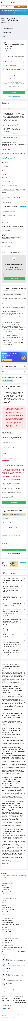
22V (14, 327)
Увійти (7, 6)
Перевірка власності (7, 914)
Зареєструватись (14, 278)
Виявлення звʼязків (7, 920)
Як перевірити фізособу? (8, 949)
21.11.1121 (4, 543)
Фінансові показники (7, 916)
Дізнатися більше (7, 360)
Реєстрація (21, 6)
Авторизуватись (14, 274)
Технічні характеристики (19, 1000)
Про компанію (5, 887)
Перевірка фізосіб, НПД (8, 909)
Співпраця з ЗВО (6, 893)
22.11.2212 (4, 535)
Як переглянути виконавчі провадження (12, 947)
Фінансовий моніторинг (8, 911)
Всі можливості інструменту (14, 553)
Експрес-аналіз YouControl (8, 922)
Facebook (4, 992)
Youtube (4, 996)
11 (24, 327)
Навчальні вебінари (7, 896)
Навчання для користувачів (9, 898)
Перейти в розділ (14, 502)
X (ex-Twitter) (5, 1000)
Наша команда (5, 889)
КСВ (3, 902)
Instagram (4, 998)
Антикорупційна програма (19, 1002)
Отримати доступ (8, 380)
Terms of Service (17, 992)
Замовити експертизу (8, 36)
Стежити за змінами (8, 28)
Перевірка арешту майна (8, 954)
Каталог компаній (6, 929)
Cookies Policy (16, 998)
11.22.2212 (4, 526)
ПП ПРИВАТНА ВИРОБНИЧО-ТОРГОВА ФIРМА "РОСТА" (14, 875)
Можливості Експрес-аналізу (14, 96)
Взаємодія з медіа (6, 891)
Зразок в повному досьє (15, 550)
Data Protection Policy (18, 996)
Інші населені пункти (16, 861)
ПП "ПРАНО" (4, 877)
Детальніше (23, 206)
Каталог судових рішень (8, 934)
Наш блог (4, 900)
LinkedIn (4, 994)
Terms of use (16, 994)
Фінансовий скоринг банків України (10, 924)
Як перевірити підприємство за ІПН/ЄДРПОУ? (13, 951)
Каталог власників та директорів (10, 938)
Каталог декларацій (7, 940)
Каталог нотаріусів (6, 942)
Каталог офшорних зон (7, 936)
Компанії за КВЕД (6, 931)
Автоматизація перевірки (8, 918)
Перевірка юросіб (6, 907)
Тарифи (4, 885)
